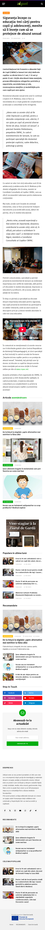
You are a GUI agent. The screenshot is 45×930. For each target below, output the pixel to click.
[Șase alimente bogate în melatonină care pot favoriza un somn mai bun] (22, 450)
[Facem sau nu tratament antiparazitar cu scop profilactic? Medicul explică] (22, 487)
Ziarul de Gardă (28, 915)
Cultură (6, 13)
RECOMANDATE (20, 924)
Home (11, 924)
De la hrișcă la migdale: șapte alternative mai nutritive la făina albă (28, 829)
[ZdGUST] (22, 3)
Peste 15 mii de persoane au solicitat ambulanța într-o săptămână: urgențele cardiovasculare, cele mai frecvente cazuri (27, 897)
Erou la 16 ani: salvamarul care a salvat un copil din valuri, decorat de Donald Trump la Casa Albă (29, 561)
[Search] (42, 3)
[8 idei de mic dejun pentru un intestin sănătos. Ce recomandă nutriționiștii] (8, 677)
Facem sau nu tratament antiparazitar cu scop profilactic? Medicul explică (29, 667)
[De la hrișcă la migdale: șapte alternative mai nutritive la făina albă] (22, 413)
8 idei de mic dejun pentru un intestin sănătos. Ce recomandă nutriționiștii (28, 677)
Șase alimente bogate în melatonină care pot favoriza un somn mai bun (28, 657)
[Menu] (3, 3)
